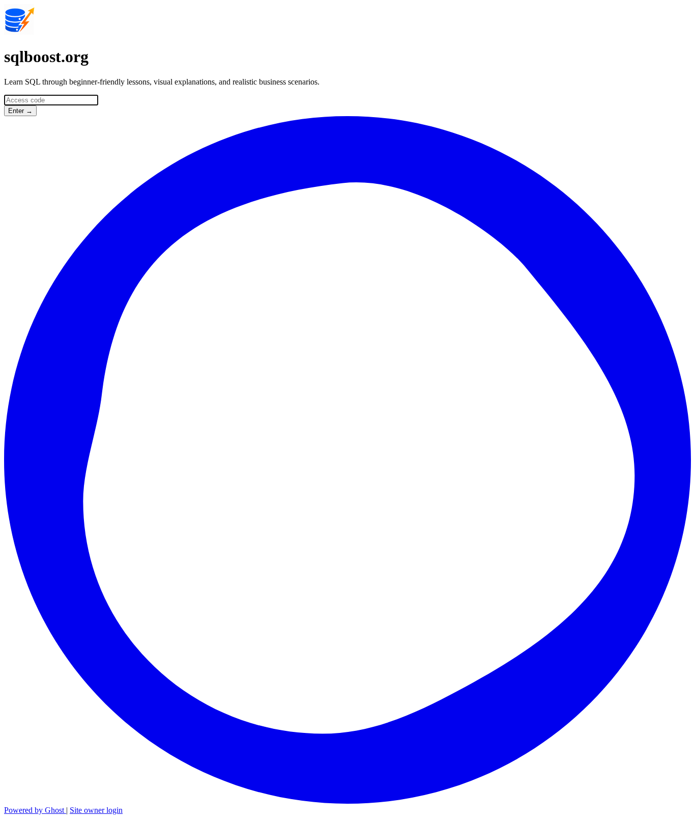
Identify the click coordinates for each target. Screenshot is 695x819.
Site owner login (96, 810)
